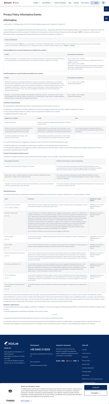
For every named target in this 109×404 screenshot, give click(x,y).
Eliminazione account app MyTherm (92, 379)
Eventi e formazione (60, 3)
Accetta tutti (95, 387)
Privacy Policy (86, 361)
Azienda (76, 3)
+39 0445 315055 (40, 349)
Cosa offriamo (46, 3)
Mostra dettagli (25, 401)
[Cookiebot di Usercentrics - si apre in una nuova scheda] (10, 401)
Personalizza (94, 393)
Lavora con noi (86, 353)
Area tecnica (85, 375)
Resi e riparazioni (35, 362)
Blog (70, 3)
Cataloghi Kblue (86, 372)
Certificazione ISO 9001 (88, 383)
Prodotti (35, 3)
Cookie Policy (86, 364)
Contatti (84, 350)
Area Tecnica (85, 3)
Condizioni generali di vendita (38, 365)
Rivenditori (85, 357)
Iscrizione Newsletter (88, 368)
